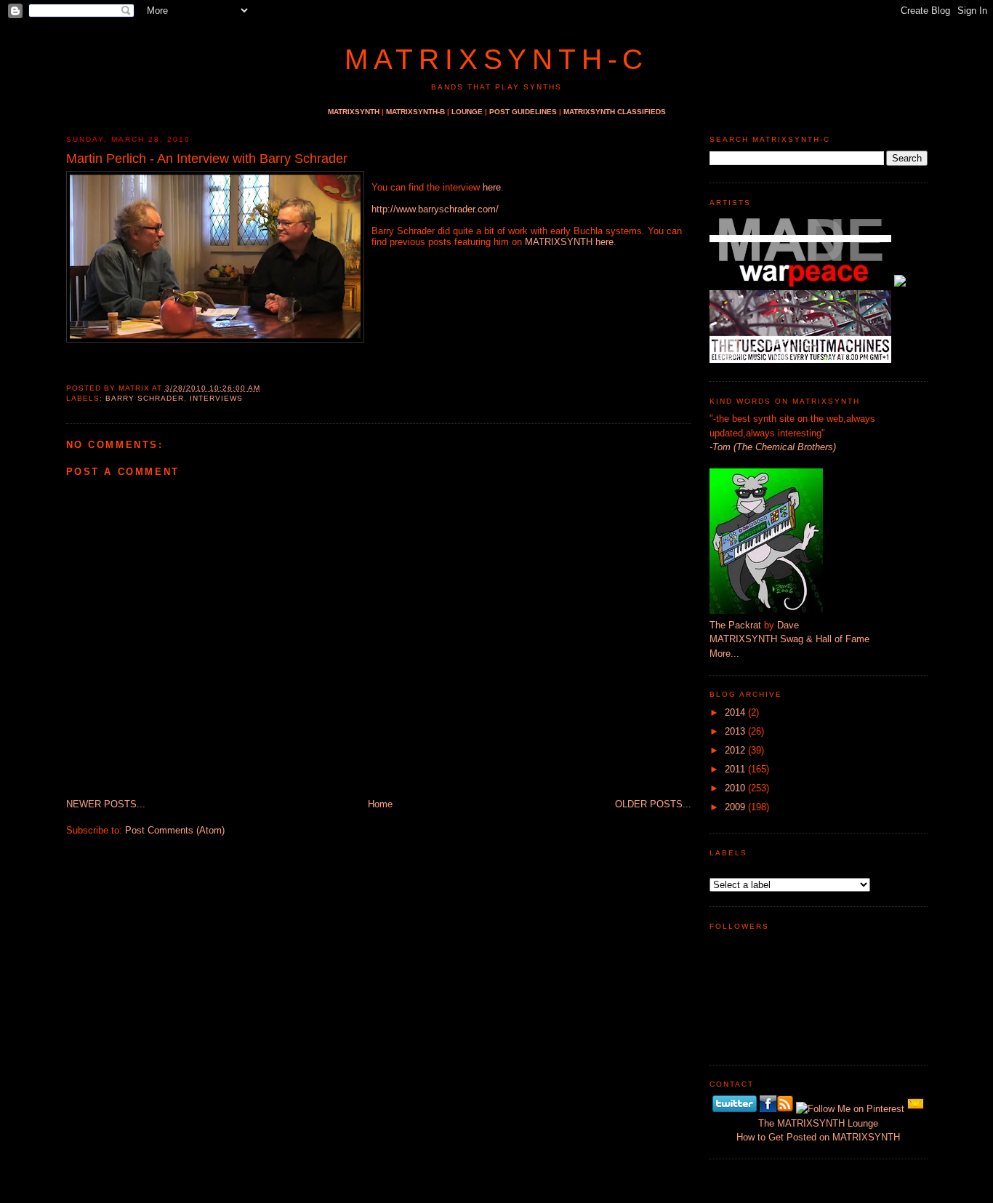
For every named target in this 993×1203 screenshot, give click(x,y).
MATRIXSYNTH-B (415, 112)
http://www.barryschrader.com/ (435, 209)
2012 (735, 750)
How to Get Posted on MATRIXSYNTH (818, 1137)
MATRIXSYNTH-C (496, 59)
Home (380, 804)
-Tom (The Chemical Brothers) (772, 446)
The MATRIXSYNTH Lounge (818, 1123)
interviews (216, 398)
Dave (788, 625)
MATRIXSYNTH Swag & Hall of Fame (789, 639)
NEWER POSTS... (105, 804)
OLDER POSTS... (653, 804)
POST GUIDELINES (523, 112)
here (492, 187)
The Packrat (735, 625)
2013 (735, 731)
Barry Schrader (144, 398)
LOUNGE (467, 112)
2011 (735, 769)
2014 (735, 712)
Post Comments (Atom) (175, 830)
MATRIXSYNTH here (569, 241)
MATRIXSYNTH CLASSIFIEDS (614, 112)
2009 (735, 807)
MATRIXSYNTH (353, 112)
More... (724, 653)
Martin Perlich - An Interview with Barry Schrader (206, 158)
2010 (735, 788)
